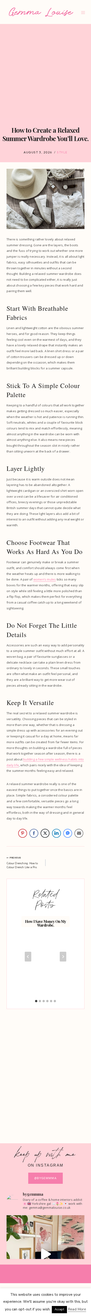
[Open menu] (83, 12)
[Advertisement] (45, 71)
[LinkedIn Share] (56, 833)
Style (62, 152)
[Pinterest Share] (22, 833)
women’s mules (44, 579)
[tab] (36, 1001)
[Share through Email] (78, 833)
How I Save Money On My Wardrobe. (45, 923)
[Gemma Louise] (41, 12)
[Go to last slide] (28, 957)
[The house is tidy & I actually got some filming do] (45, 1254)
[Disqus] (45, 1072)
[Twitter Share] (45, 833)
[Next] (63, 957)
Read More (77, 1309)
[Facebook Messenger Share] (67, 833)
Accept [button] (59, 1309)
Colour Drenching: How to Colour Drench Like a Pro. (22, 862)
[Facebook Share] (33, 833)
